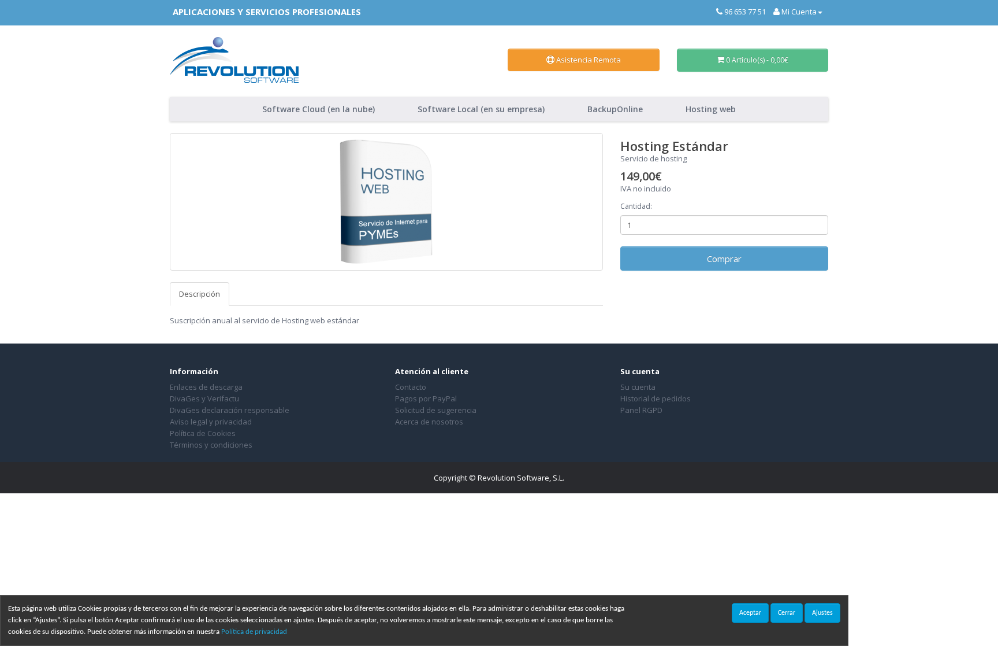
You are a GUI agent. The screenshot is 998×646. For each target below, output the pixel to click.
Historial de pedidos (655, 398)
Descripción (199, 294)
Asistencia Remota (587, 59)
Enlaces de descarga (206, 387)
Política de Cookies (203, 433)
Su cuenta (638, 387)
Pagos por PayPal (426, 398)
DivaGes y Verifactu (204, 398)
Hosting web (711, 109)
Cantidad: (636, 206)
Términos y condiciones (211, 445)
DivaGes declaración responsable (229, 410)
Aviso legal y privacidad (211, 421)
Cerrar (786, 613)
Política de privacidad (254, 632)
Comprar (724, 258)
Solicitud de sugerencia (435, 410)
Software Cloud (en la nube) (318, 109)
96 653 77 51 (744, 11)
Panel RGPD (641, 410)
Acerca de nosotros (429, 421)
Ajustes (822, 613)
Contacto (410, 387)
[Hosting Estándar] (386, 202)
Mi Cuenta (798, 11)
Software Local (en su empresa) (481, 109)
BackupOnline (615, 109)
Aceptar (750, 613)
